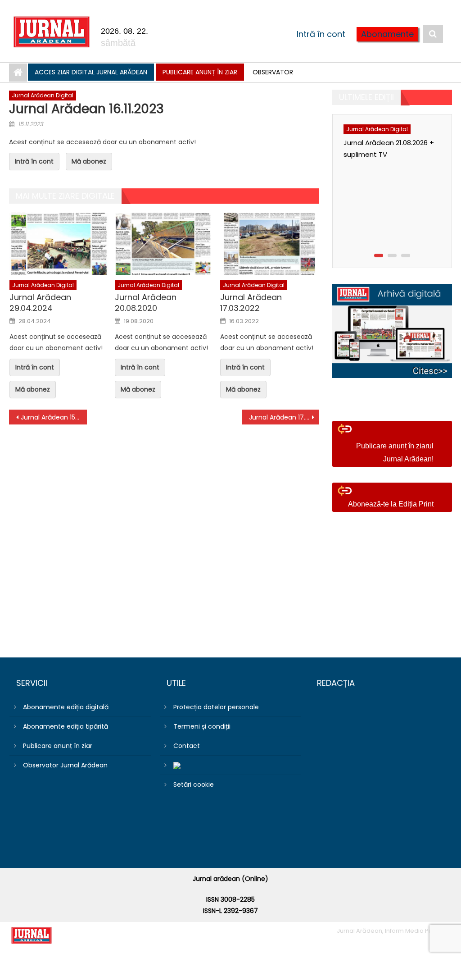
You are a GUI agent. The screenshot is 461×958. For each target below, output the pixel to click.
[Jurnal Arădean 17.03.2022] (269, 243)
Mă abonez (89, 161)
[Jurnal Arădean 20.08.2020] (164, 243)
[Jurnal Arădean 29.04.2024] (58, 243)
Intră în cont (321, 34)
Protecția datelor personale (216, 707)
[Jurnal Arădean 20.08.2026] (400, 164)
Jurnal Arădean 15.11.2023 (53, 417)
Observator (273, 72)
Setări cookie (193, 784)
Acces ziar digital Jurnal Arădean (91, 72)
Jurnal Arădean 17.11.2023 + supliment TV (284, 417)
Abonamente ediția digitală (65, 707)
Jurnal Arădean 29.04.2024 (40, 302)
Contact (186, 745)
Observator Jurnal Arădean (65, 765)
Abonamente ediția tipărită (65, 726)
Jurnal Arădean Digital (42, 95)
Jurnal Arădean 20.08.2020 (145, 302)
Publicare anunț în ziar (200, 72)
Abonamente (387, 34)
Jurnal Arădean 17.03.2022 (251, 302)
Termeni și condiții (201, 726)
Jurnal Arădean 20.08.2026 (393, 232)
